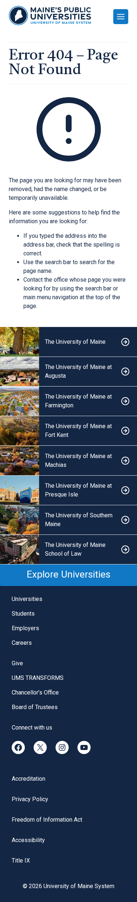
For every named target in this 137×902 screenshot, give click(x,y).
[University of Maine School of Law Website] (68, 549)
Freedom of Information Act (47, 819)
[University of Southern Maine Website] (68, 520)
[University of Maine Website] (68, 342)
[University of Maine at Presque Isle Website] (68, 490)
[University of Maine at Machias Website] (68, 460)
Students (23, 613)
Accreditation (28, 778)
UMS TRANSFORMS (38, 677)
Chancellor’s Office (35, 692)
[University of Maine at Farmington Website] (68, 401)
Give (17, 663)
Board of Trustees (35, 707)
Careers (22, 642)
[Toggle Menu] (120, 16)
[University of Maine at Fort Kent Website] (68, 431)
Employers (25, 628)
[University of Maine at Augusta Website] (68, 372)
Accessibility (28, 840)
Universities (27, 598)
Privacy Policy (30, 799)
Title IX (21, 860)
